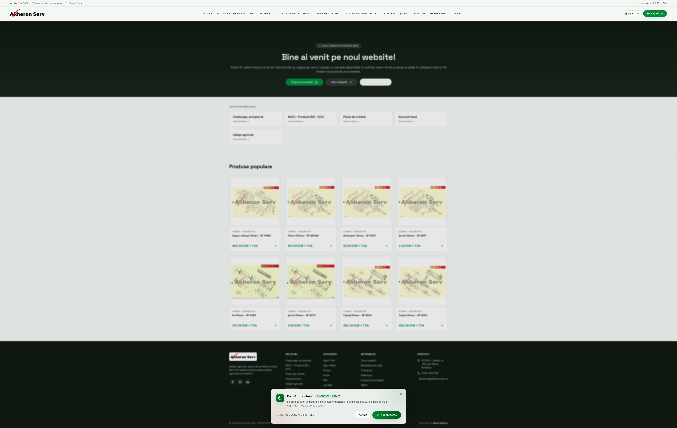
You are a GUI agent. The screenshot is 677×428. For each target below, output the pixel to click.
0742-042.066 (21, 3)
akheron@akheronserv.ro (49, 3)
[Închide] (401, 394)
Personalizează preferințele (295, 415)
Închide (362, 414)
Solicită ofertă (655, 13)
